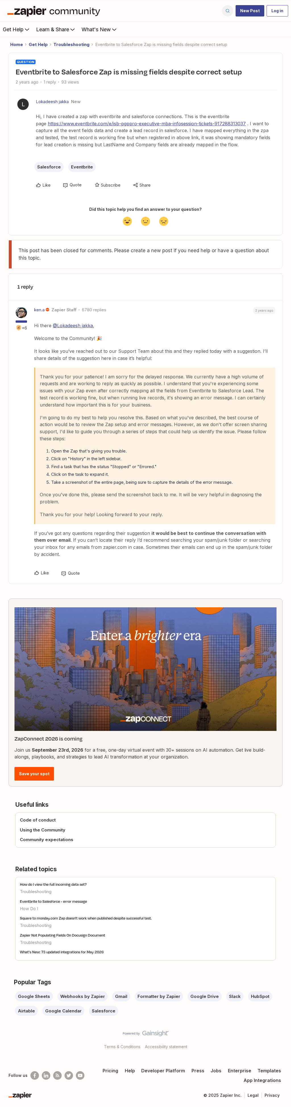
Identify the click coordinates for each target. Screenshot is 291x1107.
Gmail (121, 996)
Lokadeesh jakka (52, 101)
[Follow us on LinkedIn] (46, 1075)
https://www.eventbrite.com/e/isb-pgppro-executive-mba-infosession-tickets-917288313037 (147, 123)
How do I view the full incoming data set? (53, 884)
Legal (253, 1095)
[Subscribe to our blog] (57, 1075)
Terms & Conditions (122, 1046)
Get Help (13, 29)
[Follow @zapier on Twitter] (69, 1075)
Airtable (26, 1011)
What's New (96, 29)
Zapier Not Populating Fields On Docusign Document (62, 935)
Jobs (216, 1070)
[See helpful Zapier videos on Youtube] (80, 1075)
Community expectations (46, 839)
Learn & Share (52, 29)
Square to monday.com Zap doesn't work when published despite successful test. (86, 918)
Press (198, 1070)
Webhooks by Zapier (82, 996)
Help (130, 1070)
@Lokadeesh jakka (73, 325)
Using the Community (42, 830)
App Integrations (262, 1080)
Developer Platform (163, 1070)
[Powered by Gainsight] (146, 1035)
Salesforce (49, 167)
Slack (235, 996)
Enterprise (239, 1070)
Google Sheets (34, 996)
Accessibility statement (166, 1046)
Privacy (272, 1095)
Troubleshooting (71, 44)
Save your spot (34, 773)
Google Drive (204, 996)
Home (16, 44)
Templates (269, 1070)
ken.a (39, 309)
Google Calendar (63, 1011)
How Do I (29, 908)
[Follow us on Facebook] (34, 1075)
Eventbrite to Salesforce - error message (53, 901)
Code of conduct (38, 820)
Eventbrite (82, 167)
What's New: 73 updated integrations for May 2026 (62, 951)
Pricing (110, 1070)
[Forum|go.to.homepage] (55, 10)
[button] (250, 10)
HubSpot (260, 996)
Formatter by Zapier (159, 996)
